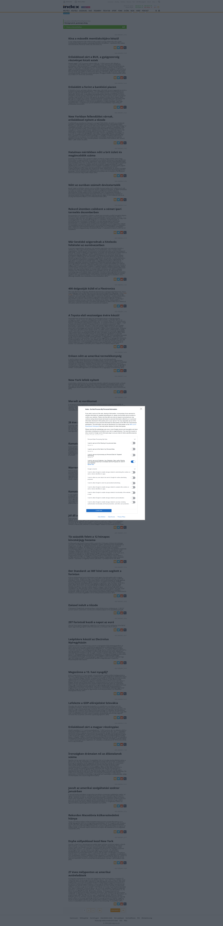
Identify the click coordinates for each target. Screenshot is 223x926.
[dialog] (111, 463)
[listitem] (111, 439)
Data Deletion (101, 516)
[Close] (141, 409)
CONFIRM (99, 510)
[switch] (133, 443)
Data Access (111, 516)
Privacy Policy (121, 516)
